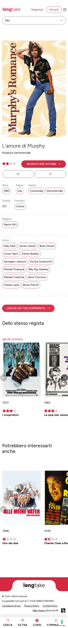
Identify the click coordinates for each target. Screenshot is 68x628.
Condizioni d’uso (11, 605)
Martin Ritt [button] (10, 224)
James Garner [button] (27, 246)
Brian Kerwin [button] (47, 246)
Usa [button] (19, 190)
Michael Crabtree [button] (14, 277)
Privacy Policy (31, 605)
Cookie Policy (50, 605)
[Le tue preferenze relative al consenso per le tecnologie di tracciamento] (62, 622)
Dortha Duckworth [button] (41, 261)
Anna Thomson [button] (37, 277)
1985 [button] (6, 190)
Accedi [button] (54, 9)
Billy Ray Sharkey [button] (38, 269)
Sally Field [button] (9, 246)
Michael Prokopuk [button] (14, 269)
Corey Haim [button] (11, 253)
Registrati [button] (37, 9)
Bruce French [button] (31, 285)
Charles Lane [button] (11, 285)
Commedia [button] (36, 190)
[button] (43, 164)
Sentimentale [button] (55, 190)
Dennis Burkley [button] (30, 253)
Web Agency (39, 610)
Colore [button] (20, 206)
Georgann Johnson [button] (15, 261)
